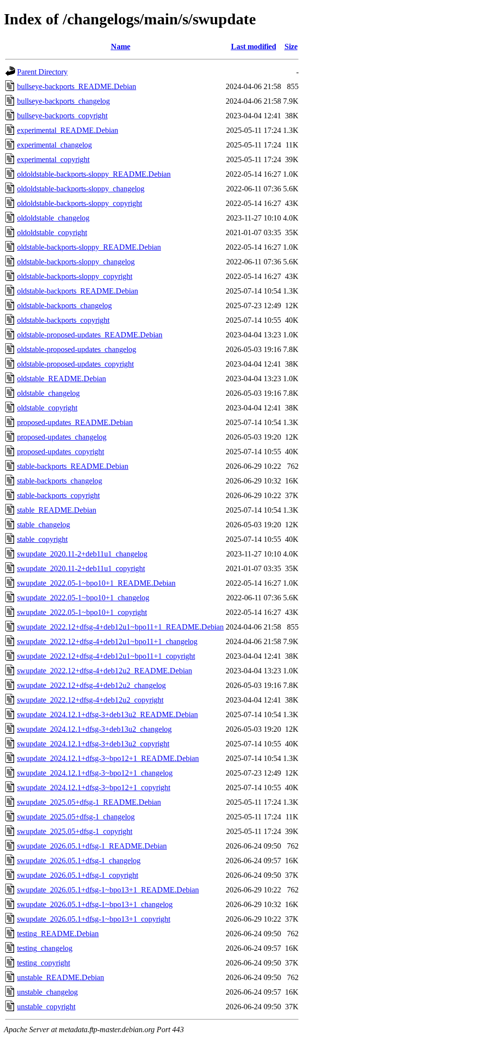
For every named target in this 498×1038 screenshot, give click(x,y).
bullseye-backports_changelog (63, 101)
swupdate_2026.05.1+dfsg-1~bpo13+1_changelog (95, 904)
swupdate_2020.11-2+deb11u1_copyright (81, 568)
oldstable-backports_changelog (64, 305)
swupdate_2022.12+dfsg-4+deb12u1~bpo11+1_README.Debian (120, 627)
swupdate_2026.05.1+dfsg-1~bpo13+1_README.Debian (108, 890)
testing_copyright (43, 963)
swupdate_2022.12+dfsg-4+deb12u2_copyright (90, 700)
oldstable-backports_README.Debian (77, 291)
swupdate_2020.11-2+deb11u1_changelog (82, 554)
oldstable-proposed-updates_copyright (75, 364)
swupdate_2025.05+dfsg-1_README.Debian (89, 802)
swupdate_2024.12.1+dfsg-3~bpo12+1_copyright (93, 787)
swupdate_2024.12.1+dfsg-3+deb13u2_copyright (93, 744)
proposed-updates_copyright (60, 451)
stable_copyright (42, 539)
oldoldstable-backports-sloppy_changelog (80, 189)
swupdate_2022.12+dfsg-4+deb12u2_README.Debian (104, 671)
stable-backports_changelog (59, 481)
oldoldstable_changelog (53, 218)
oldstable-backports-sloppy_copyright (74, 276)
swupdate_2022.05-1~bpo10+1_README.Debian (96, 583)
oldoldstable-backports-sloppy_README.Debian (94, 174)
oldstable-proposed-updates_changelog (76, 349)
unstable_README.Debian (60, 977)
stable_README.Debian (56, 510)
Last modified (253, 46)
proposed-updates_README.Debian (75, 422)
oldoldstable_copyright (52, 232)
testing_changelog (44, 948)
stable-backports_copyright (58, 495)
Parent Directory (42, 72)
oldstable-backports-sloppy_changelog (76, 262)
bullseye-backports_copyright (62, 115)
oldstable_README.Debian (61, 378)
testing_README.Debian (58, 933)
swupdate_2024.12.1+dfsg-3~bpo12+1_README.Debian (108, 758)
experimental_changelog (54, 145)
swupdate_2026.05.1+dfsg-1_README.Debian (92, 846)
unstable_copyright (46, 1006)
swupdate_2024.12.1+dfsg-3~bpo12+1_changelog (95, 773)
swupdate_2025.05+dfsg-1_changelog (76, 817)
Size (291, 46)
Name (120, 46)
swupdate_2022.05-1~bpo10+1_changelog (83, 597)
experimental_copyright (53, 159)
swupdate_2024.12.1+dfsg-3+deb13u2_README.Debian (107, 714)
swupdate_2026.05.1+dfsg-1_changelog (79, 860)
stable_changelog (43, 524)
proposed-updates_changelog (62, 437)
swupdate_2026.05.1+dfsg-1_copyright (77, 875)
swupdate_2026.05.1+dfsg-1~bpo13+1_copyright (93, 919)
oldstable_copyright (47, 408)
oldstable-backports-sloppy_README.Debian (89, 247)
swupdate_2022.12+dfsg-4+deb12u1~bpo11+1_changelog (107, 641)
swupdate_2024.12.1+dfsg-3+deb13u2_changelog (94, 729)
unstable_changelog (47, 992)
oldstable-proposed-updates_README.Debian (89, 335)
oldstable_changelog (48, 393)
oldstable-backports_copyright (63, 320)
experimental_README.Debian (67, 130)
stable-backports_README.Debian (72, 466)
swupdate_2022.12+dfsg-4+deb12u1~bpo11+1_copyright (106, 656)
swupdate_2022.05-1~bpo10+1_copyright (82, 612)
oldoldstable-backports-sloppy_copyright (79, 203)
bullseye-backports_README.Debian (76, 86)
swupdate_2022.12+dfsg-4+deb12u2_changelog (91, 685)
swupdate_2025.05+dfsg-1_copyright (74, 831)
